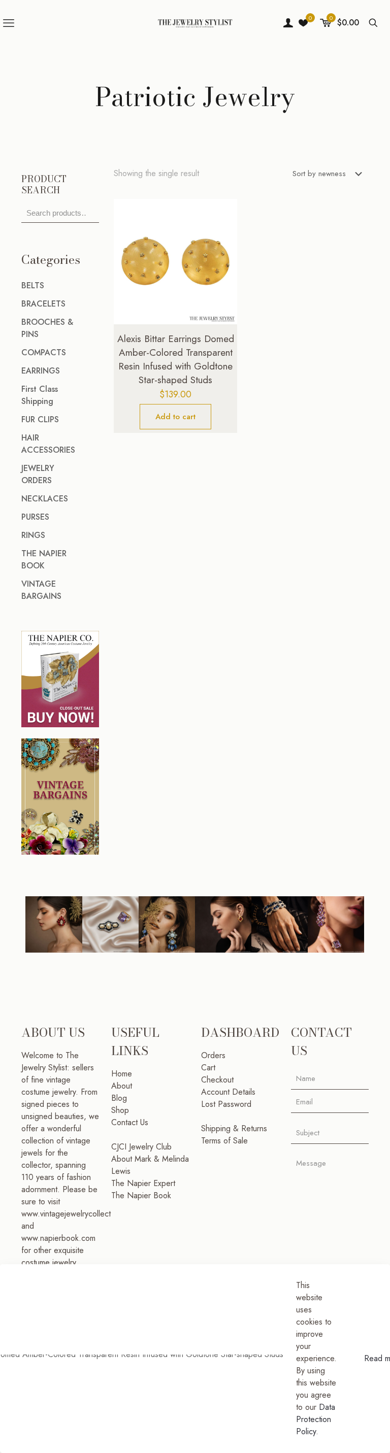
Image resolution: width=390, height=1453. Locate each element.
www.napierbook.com (58, 1238)
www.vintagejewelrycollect (66, 1214)
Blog (119, 1098)
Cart (208, 1067)
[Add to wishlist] (223, 257)
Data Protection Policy (315, 1419)
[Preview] (223, 278)
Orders (213, 1055)
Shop (120, 1110)
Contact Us (129, 1122)
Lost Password (226, 1104)
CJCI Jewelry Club (141, 1147)
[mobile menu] (8, 22)
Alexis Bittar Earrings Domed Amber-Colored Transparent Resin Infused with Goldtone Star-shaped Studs (175, 359)
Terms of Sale (224, 1140)
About (121, 1086)
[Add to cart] (223, 213)
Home (121, 1073)
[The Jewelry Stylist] (195, 23)
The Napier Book (141, 1195)
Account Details (228, 1092)
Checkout (217, 1080)
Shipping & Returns (234, 1128)
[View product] (223, 235)
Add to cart (175, 416)
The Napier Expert (143, 1183)
